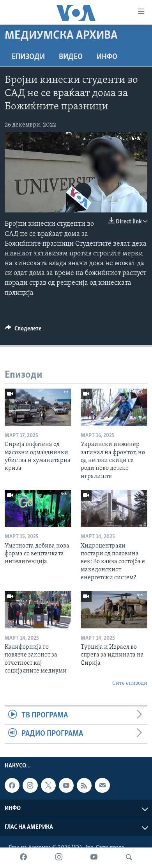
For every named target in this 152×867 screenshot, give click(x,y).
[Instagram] (59, 857)
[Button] (23, 330)
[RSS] (84, 785)
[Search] (129, 857)
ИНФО (107, 57)
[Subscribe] (102, 785)
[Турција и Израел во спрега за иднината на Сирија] (114, 609)
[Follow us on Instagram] (30, 785)
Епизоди (28, 57)
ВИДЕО (71, 57)
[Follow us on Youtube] (66, 785)
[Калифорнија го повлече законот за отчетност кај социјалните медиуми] (38, 609)
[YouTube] (94, 857)
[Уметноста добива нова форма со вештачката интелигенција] (38, 508)
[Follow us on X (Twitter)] (48, 785)
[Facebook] (23, 857)
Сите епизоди (129, 683)
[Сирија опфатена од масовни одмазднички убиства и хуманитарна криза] (38, 407)
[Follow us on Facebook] (12, 785)
